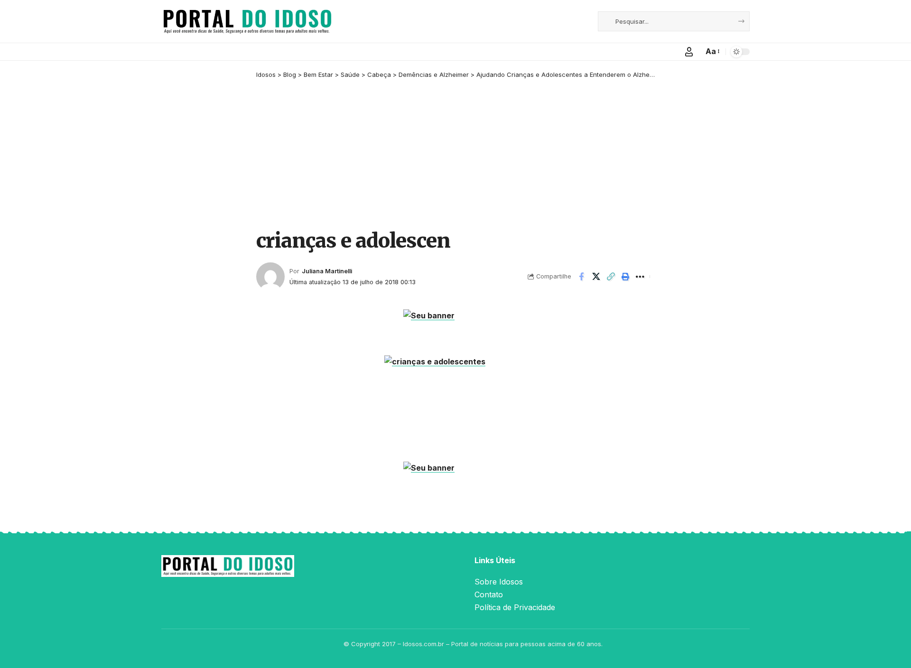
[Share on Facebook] (581, 276)
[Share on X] (596, 276)
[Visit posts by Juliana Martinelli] (270, 276)
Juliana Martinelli (327, 271)
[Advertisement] (455, 155)
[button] (689, 51)
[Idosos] (247, 21)
